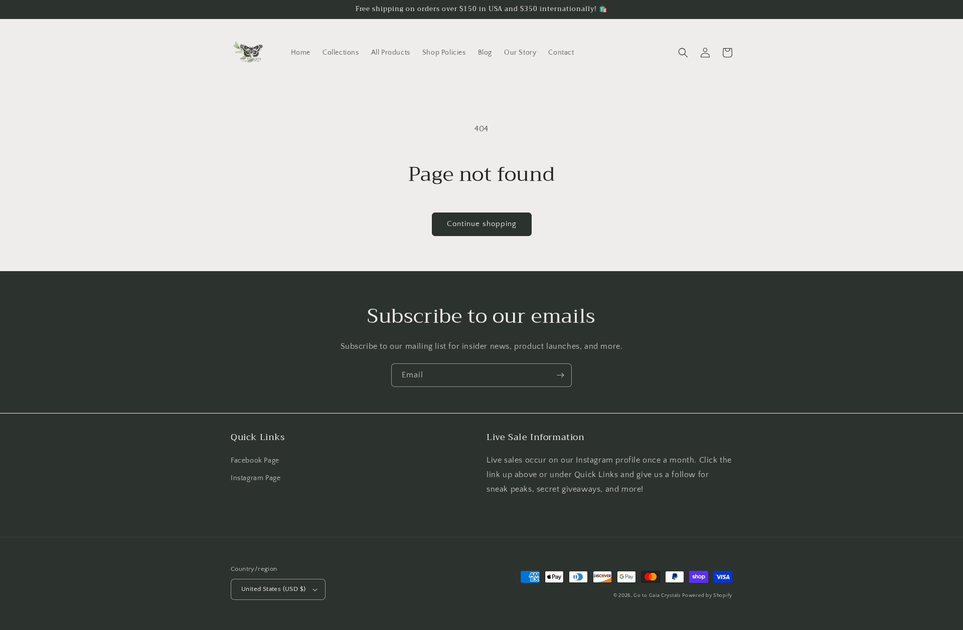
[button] (683, 53)
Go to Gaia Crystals (656, 595)
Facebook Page (255, 461)
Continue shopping (482, 224)
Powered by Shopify (707, 595)
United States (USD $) (273, 588)
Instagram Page (255, 478)
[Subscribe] (560, 375)
